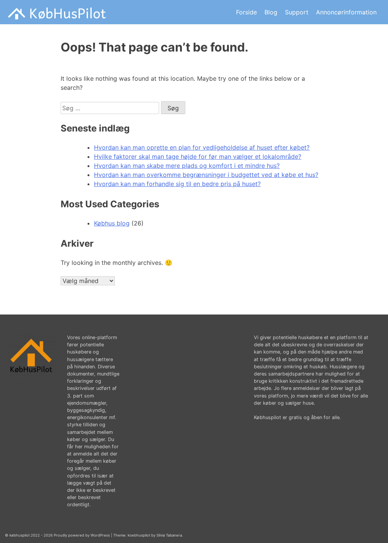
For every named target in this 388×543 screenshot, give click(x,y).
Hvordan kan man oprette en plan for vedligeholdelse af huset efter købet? (202, 147)
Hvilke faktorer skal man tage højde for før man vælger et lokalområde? (197, 156)
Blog (270, 12)
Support (296, 12)
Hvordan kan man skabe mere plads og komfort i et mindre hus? (187, 165)
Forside (246, 12)
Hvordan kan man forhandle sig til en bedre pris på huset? (177, 184)
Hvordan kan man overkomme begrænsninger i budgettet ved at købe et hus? (206, 174)
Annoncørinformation (346, 12)
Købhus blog (112, 223)
